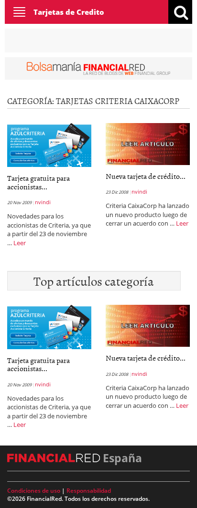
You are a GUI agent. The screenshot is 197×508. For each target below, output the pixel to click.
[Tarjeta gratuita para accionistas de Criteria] (49, 144)
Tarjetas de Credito (68, 12)
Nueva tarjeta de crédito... (146, 176)
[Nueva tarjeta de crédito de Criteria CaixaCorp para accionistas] (148, 143)
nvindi (43, 202)
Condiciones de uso (33, 491)
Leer (19, 242)
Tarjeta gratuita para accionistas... (38, 182)
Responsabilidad (88, 491)
